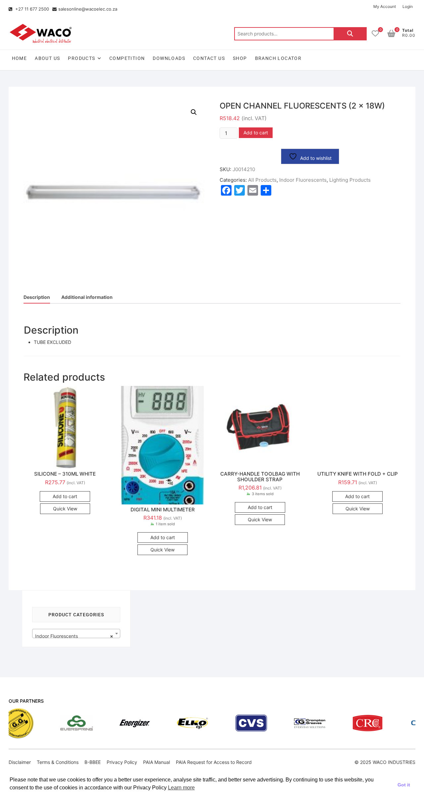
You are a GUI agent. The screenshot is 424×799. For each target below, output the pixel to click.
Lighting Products (350, 180)
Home (19, 58)
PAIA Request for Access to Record (214, 762)
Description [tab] (37, 297)
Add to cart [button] (65, 496)
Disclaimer (20, 762)
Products (81, 58)
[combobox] (76, 633)
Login (407, 6)
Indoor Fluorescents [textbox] (74, 636)
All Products (262, 180)
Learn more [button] (181, 787)
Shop (240, 58)
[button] (194, 112)
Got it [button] (404, 784)
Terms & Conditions (58, 762)
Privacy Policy (122, 762)
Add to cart (255, 132)
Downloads (169, 58)
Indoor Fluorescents (303, 180)
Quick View (65, 508)
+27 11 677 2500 (31, 9)
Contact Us (209, 58)
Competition (127, 58)
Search (350, 33)
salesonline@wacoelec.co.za (87, 9)
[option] (52, 723)
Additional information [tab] (87, 297)
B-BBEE (92, 762)
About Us (47, 58)
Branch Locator (278, 58)
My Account (384, 6)
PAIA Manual (156, 762)
